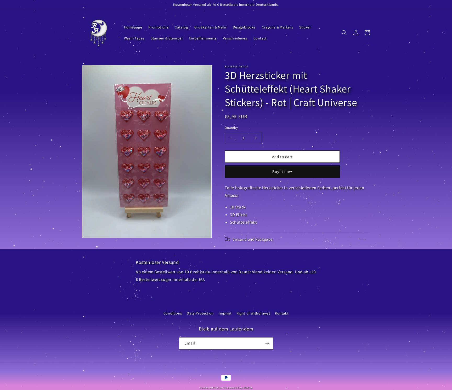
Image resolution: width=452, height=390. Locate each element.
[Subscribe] (267, 343)
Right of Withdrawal (253, 313)
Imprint (225, 313)
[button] (344, 32)
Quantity (231, 127)
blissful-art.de (218, 387)
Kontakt (282, 313)
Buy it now (282, 171)
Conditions (172, 313)
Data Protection (200, 313)
